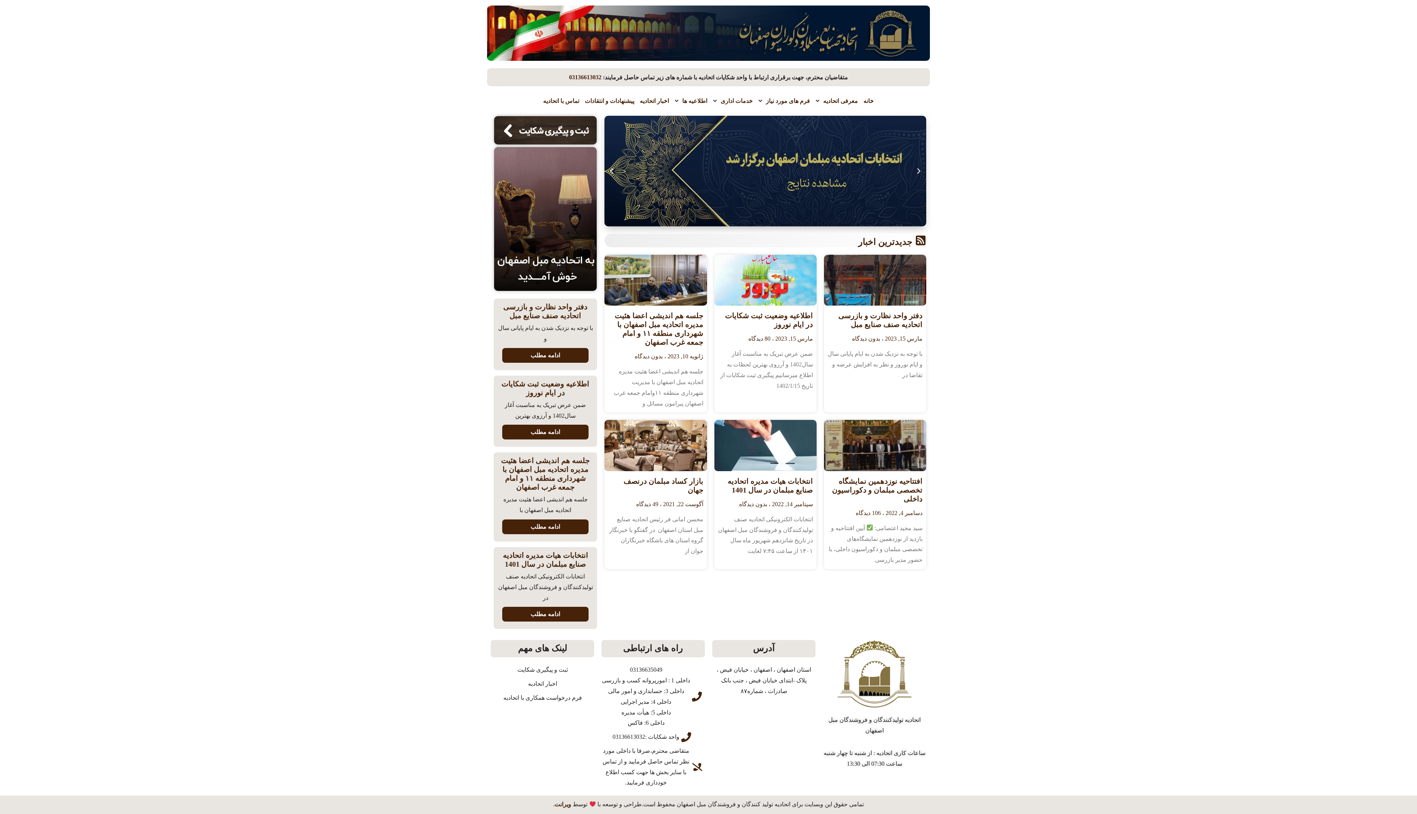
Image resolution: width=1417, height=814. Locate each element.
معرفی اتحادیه (840, 101)
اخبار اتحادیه (654, 101)
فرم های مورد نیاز (788, 101)
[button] (919, 171)
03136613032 (585, 77)
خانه (868, 101)
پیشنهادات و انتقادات (609, 101)
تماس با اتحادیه (561, 101)
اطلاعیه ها (694, 101)
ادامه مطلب (545, 355)
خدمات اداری (737, 101)
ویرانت (563, 804)
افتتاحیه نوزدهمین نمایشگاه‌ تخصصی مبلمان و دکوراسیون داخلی (877, 490)
